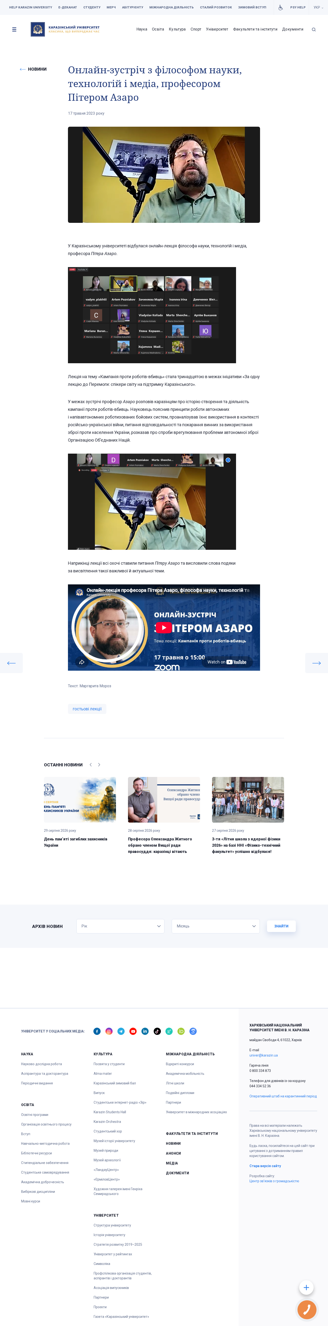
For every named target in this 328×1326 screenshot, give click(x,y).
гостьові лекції (87, 708)
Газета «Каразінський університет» (121, 1317)
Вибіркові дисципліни (38, 1192)
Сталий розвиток (216, 7)
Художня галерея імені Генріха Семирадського (118, 1191)
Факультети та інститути (255, 29)
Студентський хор (108, 1131)
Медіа (172, 1163)
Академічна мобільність (185, 1074)
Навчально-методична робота (45, 1143)
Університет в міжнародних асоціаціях (196, 1112)
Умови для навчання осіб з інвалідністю (280, 7)
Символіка (102, 1264)
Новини (173, 1143)
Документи (292, 29)
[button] (14, 29)
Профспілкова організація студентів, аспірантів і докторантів (123, 1275)
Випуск (99, 1093)
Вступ (25, 1134)
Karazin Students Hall (110, 1112)
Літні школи (175, 1083)
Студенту (91, 7)
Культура (177, 29)
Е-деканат (67, 7)
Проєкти (100, 1307)
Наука (141, 29)
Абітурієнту (132, 7)
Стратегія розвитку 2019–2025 (118, 1244)
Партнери (101, 1297)
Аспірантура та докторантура (44, 1074)
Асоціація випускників (111, 1288)
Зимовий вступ (252, 7)
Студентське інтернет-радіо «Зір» (120, 1102)
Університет (217, 29)
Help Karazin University (30, 7)
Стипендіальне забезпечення (44, 1163)
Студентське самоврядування (45, 1172)
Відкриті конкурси (180, 1064)
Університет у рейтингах (113, 1254)
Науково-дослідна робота (41, 1064)
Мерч (111, 7)
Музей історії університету (114, 1141)
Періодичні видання (37, 1083)
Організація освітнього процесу (46, 1124)
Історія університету (109, 1235)
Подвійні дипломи (180, 1093)
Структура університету (112, 1225)
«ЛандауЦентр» (106, 1170)
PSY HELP (298, 7)
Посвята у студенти (109, 1064)
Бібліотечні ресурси (36, 1153)
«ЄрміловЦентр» (107, 1179)
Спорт (196, 29)
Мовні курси (30, 1201)
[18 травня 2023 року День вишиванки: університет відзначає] (11, 663)
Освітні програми (34, 1115)
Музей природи (106, 1150)
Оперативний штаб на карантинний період (283, 1096)
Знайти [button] (281, 926)
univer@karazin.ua (263, 1055)
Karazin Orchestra (107, 1122)
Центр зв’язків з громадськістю (274, 1181)
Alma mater (103, 1074)
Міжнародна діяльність (171, 7)
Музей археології (107, 1160)
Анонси (173, 1153)
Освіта (158, 29)
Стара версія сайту (265, 1166)
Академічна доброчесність (42, 1182)
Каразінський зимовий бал (115, 1083)
